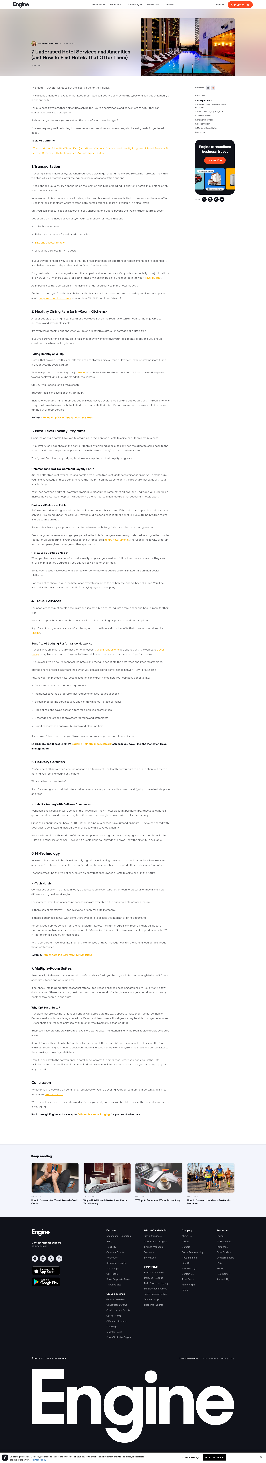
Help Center (223, 1274)
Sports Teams (113, 1315)
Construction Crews (116, 1304)
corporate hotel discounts (55, 298)
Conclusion (200, 132)
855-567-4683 (39, 1246)
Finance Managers (153, 1247)
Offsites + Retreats (116, 1321)
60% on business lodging (94, 1114)
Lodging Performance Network (92, 743)
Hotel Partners (189, 1257)
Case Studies (224, 1252)
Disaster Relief (114, 1332)
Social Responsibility (192, 1252)
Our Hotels (112, 1274)
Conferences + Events (118, 1310)
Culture (185, 1241)
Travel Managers (153, 1236)
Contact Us (188, 1274)
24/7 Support (113, 1268)
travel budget (152, 277)
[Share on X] (204, 199)
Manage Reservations (155, 1288)
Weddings (111, 1326)
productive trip (53, 1094)
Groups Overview (115, 1299)
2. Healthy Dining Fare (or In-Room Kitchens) (210, 106)
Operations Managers (155, 1241)
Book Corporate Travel (118, 1279)
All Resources (224, 1241)
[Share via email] (222, 199)
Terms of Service (210, 1358)
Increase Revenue (153, 1278)
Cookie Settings (191, 1457)
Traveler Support (153, 1299)
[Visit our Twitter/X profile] (51, 1258)
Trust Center (188, 1279)
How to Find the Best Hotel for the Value (67, 954)
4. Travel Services (203, 116)
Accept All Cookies (215, 1457)
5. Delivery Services (204, 120)
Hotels (220, 1268)
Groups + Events (115, 1252)
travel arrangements (107, 649)
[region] (133, 1457)
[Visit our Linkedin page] (43, 1258)
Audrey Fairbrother (48, 43)
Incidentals (112, 1257)
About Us (187, 1236)
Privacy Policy (227, 1358)
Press (185, 1290)
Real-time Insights (153, 1304)
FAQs (219, 1263)
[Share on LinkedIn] (210, 199)
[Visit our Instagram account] (59, 1258)
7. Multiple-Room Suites (206, 128)
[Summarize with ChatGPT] (208, 88)
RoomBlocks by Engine (118, 1337)
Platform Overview (154, 1272)
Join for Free (215, 160)
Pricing (170, 4)
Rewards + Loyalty (116, 1263)
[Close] (261, 1457)
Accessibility (223, 1279)
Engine (35, 632)
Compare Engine (225, 1257)
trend (81, 372)
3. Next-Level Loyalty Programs (209, 112)
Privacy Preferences (188, 1358)
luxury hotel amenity (116, 539)
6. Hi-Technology (202, 124)
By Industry (150, 1257)
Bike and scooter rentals (50, 242)
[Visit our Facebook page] (35, 1258)
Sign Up (186, 1263)
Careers (186, 1247)
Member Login (189, 1268)
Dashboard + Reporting (118, 1236)
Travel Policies (113, 1284)
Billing (109, 1241)
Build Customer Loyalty (156, 1283)
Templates (222, 1247)
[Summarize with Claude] (213, 88)
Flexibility (111, 1247)
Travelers (149, 1252)
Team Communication (155, 1294)
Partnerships (188, 1284)
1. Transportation (203, 101)
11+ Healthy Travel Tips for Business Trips (67, 417)
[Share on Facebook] (216, 199)
